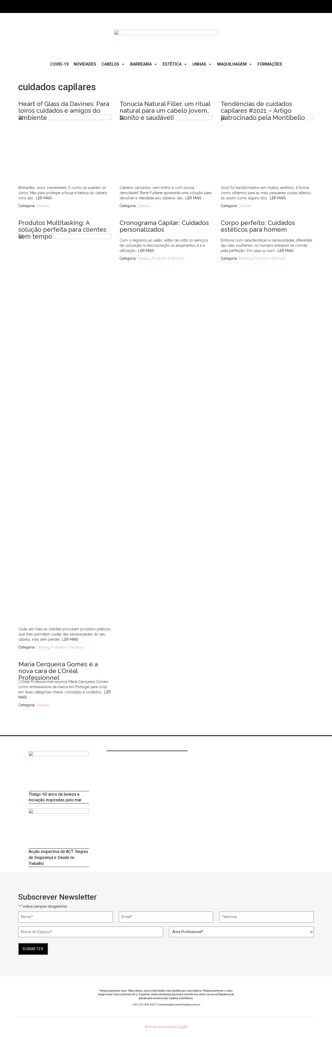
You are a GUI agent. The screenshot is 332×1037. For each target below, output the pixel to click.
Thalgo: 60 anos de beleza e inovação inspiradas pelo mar (55, 797)
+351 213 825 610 (144, 1004)
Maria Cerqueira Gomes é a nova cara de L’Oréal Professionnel (58, 671)
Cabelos (110, 64)
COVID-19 (59, 64)
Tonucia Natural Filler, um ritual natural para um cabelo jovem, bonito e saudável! (165, 110)
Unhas (199, 64)
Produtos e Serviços (67, 647)
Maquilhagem (232, 64)
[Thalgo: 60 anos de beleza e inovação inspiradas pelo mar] (59, 771)
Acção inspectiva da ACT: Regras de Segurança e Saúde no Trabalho (58, 857)
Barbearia (141, 64)
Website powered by (166, 1027)
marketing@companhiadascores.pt (179, 1004)
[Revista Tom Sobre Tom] (166, 38)
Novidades (85, 64)
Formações (270, 64)
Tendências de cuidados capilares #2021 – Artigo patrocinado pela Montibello (263, 110)
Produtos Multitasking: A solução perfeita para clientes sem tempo (62, 229)
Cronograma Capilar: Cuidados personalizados (164, 226)
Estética (172, 64)
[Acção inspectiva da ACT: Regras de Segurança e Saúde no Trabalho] (59, 828)
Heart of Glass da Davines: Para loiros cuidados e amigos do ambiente (63, 110)
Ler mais (44, 198)
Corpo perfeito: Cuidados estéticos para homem (258, 226)
